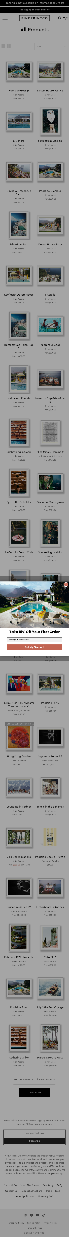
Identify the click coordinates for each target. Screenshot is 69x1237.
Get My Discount (34, 647)
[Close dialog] (66, 584)
